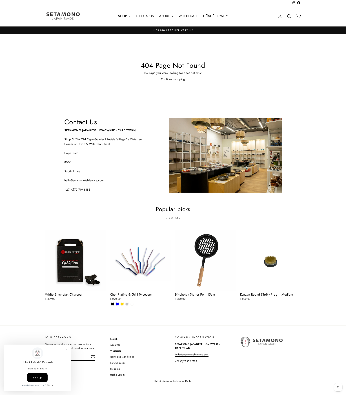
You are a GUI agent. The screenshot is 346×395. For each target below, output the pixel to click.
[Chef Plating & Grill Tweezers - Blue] (117, 304)
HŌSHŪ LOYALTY (215, 16)
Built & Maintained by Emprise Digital (173, 381)
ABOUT (164, 16)
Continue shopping (173, 79)
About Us (115, 345)
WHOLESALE (188, 16)
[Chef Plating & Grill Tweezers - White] (132, 304)
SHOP (123, 16)
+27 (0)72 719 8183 (77, 190)
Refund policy (117, 363)
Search (114, 339)
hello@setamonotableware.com (84, 180)
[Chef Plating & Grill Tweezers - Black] (112, 304)
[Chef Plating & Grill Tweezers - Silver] (127, 304)
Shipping (115, 369)
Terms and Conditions (122, 356)
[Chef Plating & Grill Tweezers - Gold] (122, 304)
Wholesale (115, 350)
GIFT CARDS (145, 16)
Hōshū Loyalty (117, 374)
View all (173, 217)
